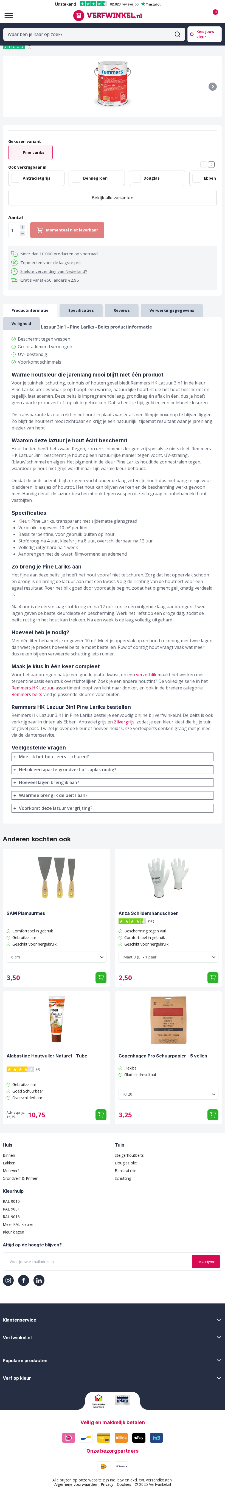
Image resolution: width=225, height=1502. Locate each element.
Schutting (123, 1178)
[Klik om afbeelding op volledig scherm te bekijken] (112, 86)
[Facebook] (23, 1280)
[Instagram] (8, 1280)
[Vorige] (203, 164)
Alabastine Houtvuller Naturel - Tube (47, 1056)
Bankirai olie (125, 1170)
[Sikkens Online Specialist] (124, 1399)
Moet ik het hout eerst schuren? (54, 757)
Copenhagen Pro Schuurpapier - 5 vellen (163, 1056)
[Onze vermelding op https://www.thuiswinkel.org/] (101, 1401)
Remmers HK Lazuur (33, 688)
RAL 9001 (11, 1209)
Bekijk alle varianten (112, 198)
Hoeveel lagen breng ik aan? (49, 782)
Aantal (15, 217)
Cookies (124, 1484)
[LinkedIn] (38, 1280)
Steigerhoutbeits (129, 1155)
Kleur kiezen (13, 1232)
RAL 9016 (11, 1216)
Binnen (9, 1155)
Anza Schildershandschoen (149, 913)
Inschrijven (205, 1261)
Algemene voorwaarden (75, 1484)
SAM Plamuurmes (26, 913)
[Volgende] (213, 87)
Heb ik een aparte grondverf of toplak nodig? (67, 769)
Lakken (9, 1163)
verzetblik (146, 675)
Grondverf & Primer (20, 1178)
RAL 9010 (11, 1201)
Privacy (107, 1484)
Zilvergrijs (124, 722)
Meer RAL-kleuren (19, 1224)
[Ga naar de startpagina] (107, 15)
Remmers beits (27, 694)
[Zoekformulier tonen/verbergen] (177, 34)
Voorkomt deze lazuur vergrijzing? (55, 808)
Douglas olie (126, 1163)
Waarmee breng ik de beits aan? (53, 795)
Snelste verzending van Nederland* (53, 271)
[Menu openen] (6, 15)
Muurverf (11, 1170)
